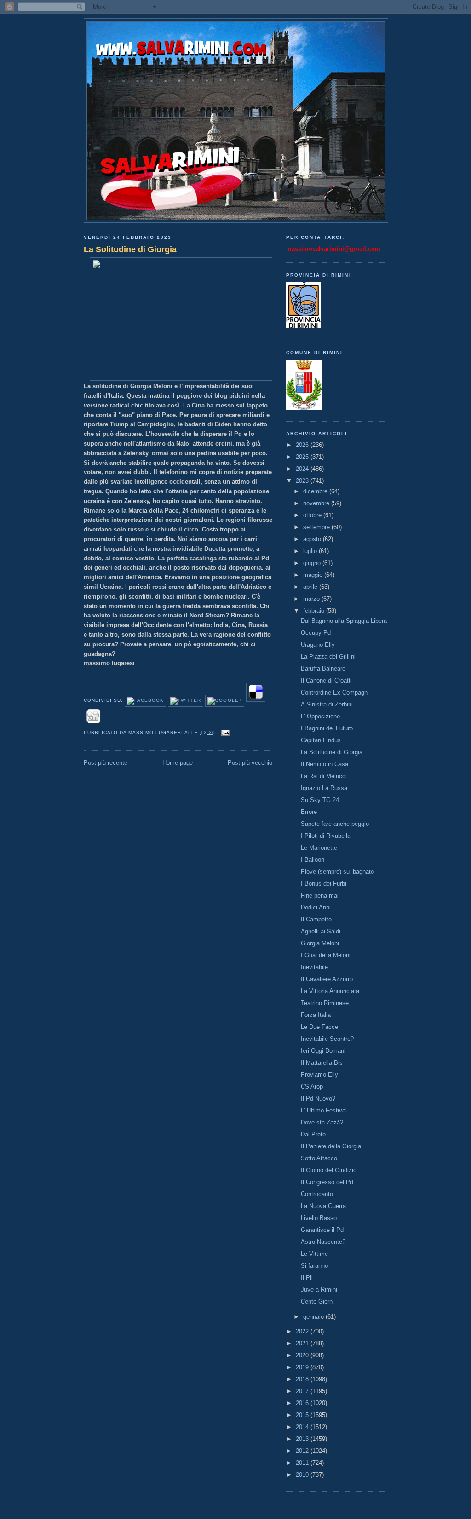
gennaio (314, 1316)
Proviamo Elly (319, 1074)
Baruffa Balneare (323, 668)
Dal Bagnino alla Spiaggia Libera (344, 620)
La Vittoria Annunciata (330, 991)
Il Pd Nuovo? (318, 1098)
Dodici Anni (316, 907)
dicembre (316, 491)
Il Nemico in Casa (324, 764)
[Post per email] (224, 732)
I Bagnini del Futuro (327, 728)
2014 (303, 1426)
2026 (303, 444)
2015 (303, 1415)
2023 (303, 480)
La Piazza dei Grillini (328, 656)
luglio (311, 551)
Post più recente (105, 762)
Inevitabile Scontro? (327, 1038)
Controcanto (317, 1194)
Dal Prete (313, 1134)
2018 (303, 1379)
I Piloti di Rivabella (325, 835)
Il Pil (307, 1277)
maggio (313, 574)
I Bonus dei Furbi (323, 883)
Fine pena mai (320, 895)
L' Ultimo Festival (324, 1110)
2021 (303, 1343)
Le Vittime (314, 1253)
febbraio (314, 610)
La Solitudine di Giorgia (130, 249)
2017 (303, 1391)
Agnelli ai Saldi (320, 931)
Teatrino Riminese (325, 1002)
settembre (317, 527)
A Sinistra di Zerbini (327, 704)
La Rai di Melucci (324, 776)
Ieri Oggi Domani (323, 1050)
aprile (311, 586)
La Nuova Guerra (323, 1206)
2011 (303, 1462)
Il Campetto (316, 919)
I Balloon (312, 859)
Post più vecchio (250, 762)
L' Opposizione (320, 716)
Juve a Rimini (319, 1289)
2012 (303, 1450)
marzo (312, 598)
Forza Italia (316, 1014)
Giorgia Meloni (320, 943)
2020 (303, 1355)
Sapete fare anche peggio (335, 823)
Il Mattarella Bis (322, 1062)
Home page (177, 762)
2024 (303, 468)
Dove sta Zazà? (322, 1122)
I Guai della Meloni (325, 955)
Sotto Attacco (319, 1158)
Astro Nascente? (323, 1241)
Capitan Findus (321, 740)
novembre (317, 503)
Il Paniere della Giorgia (331, 1146)
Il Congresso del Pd (327, 1182)
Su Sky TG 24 (320, 799)
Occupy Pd (316, 632)
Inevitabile (314, 967)
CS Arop (312, 1086)
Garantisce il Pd (322, 1229)
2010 (303, 1474)
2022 (303, 1331)
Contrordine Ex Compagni (335, 692)
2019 (303, 1367)
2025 (303, 456)
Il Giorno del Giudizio (328, 1170)
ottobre (313, 515)
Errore (309, 811)
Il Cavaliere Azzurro (327, 979)
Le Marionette (319, 847)
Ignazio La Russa (324, 788)
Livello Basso (319, 1217)
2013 (303, 1438)
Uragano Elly (318, 644)
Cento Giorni (317, 1301)
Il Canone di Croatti (326, 680)
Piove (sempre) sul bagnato (337, 871)
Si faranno (314, 1265)
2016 (303, 1403)
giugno (312, 562)
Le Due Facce (319, 1026)
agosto (313, 539)
